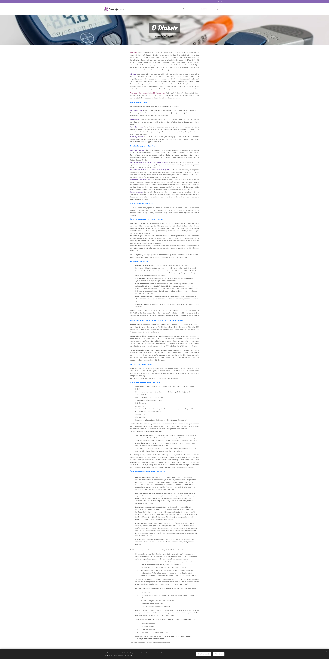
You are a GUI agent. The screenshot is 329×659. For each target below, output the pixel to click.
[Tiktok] (224, 1)
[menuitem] (181, 9)
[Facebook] (219, 1)
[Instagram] (221, 1)
